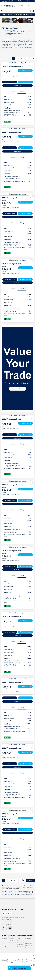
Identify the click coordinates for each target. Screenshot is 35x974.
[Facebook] (3, 928)
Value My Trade (21, 946)
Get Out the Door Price (26, 70)
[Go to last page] (33, 58)
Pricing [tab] (22, 91)
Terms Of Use (12, 961)
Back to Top (30, 880)
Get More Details (17, 85)
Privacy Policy (28, 943)
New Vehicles (5, 938)
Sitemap (16, 960)
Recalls (30, 960)
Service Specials (13, 942)
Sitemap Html (20, 960)
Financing (21, 935)
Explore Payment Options (10, 82)
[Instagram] (6, 928)
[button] (31, 64)
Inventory (5, 935)
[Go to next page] (29, 58)
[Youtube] (10, 928)
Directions (27, 941)
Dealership (29, 935)
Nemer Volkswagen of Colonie (4, 961)
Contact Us (8, 913)
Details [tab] (13, 91)
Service (12, 935)
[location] (32, 1)
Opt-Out (27, 960)
